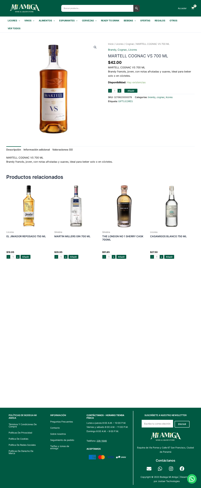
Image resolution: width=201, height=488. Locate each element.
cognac (130, 44)
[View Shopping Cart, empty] (193, 8)
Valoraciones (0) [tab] (62, 149)
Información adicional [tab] (37, 149)
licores (120, 44)
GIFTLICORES (125, 101)
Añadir (131, 90)
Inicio (111, 44)
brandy (112, 49)
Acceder (182, 8)
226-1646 (102, 440)
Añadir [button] (25, 256)
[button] (18, 21)
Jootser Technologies (169, 481)
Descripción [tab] (13, 149)
